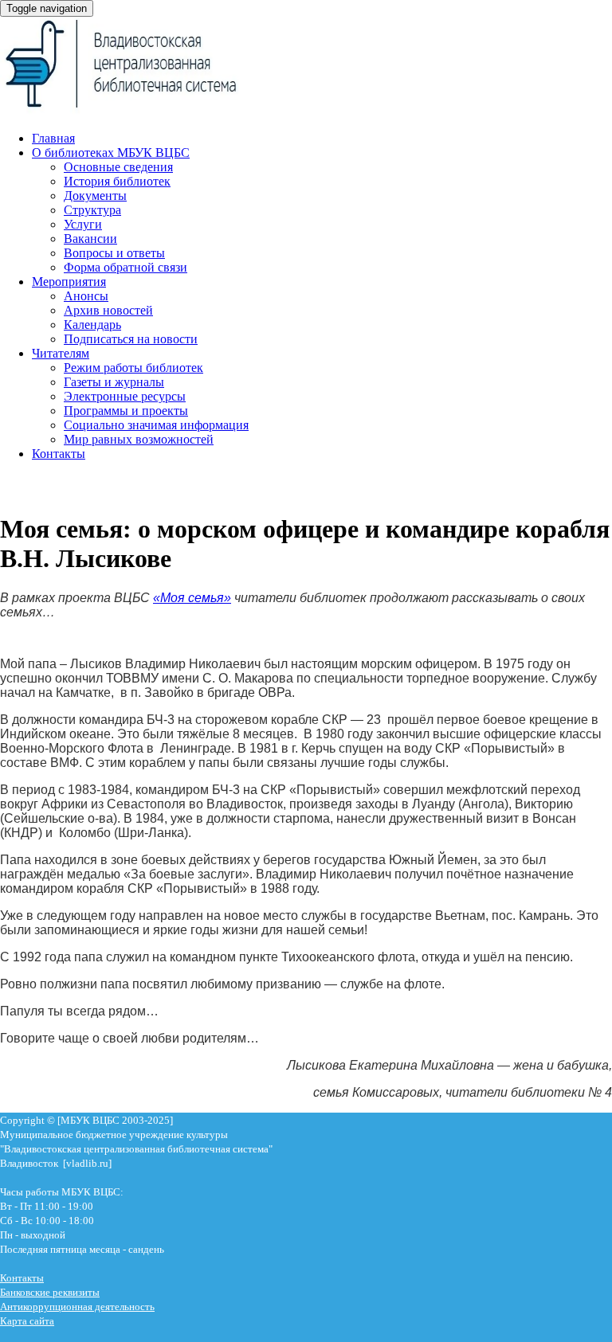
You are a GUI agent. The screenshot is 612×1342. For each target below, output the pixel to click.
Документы (95, 195)
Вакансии (90, 238)
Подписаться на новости (131, 339)
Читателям (60, 353)
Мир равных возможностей (139, 439)
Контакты (58, 453)
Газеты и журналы (114, 382)
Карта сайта (27, 1321)
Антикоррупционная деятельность (77, 1307)
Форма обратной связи (125, 267)
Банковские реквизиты (50, 1292)
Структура (92, 210)
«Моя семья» (192, 597)
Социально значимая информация (156, 425)
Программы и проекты (126, 410)
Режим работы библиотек (133, 367)
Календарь (92, 324)
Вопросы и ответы (114, 253)
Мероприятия (69, 281)
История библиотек (117, 181)
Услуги (83, 224)
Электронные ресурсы (125, 396)
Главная (53, 138)
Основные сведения (118, 167)
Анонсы (86, 296)
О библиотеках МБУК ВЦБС (111, 152)
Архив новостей (108, 310)
